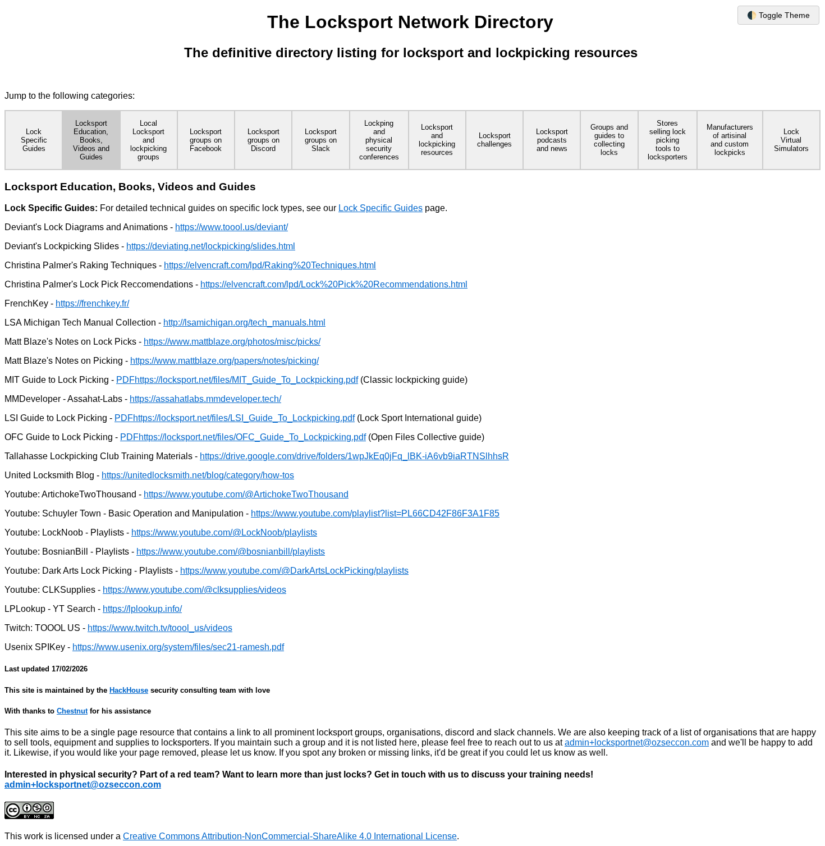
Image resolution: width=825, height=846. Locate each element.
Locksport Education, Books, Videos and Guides (91, 140)
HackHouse (128, 690)
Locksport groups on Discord (263, 140)
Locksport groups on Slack (321, 140)
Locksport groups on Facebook (206, 140)
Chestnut (72, 711)
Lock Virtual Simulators (791, 140)
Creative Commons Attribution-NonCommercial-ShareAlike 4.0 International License (290, 836)
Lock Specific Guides (34, 140)
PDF (125, 380)
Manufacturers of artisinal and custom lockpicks (730, 140)
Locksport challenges (494, 139)
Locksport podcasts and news (552, 140)
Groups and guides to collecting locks (609, 140)
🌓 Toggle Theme (778, 15)
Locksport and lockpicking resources (437, 140)
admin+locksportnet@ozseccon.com (637, 742)
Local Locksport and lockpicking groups (148, 140)
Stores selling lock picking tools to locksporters (668, 140)
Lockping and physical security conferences (379, 140)
